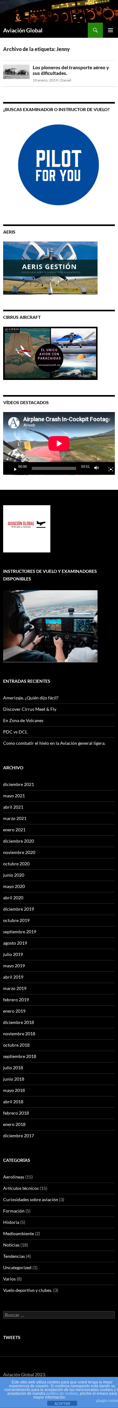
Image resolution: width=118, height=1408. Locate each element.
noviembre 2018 (19, 1033)
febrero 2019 (16, 999)
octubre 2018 (16, 1045)
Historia (11, 1222)
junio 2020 (13, 875)
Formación (14, 1210)
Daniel (65, 80)
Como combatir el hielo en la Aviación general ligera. (54, 743)
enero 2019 (14, 1011)
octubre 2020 (16, 863)
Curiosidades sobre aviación (30, 1199)
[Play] (13, 468)
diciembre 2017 (18, 1135)
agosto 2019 (15, 943)
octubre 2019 (16, 920)
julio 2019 (13, 954)
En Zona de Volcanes (23, 720)
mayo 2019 (14, 965)
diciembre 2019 (18, 909)
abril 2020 (13, 897)
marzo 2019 (14, 988)
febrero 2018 (16, 1113)
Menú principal (110, 30)
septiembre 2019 (19, 931)
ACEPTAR (62, 1403)
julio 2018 (13, 1067)
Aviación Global (22, 30)
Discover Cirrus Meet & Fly (29, 709)
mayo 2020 (14, 886)
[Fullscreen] (108, 468)
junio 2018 (13, 1079)
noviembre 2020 (19, 852)
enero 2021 (14, 829)
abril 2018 (13, 1101)
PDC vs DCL (15, 731)
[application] (59, 443)
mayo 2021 (14, 795)
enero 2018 (14, 1124)
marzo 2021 (14, 818)
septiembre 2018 (19, 1056)
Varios (9, 1278)
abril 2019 (13, 977)
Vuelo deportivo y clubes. (27, 1290)
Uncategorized (17, 1267)
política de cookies (62, 1393)
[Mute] (98, 468)
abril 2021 (13, 807)
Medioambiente (18, 1233)
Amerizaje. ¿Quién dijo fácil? (31, 697)
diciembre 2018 (18, 1022)
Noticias (11, 1244)
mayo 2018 (14, 1090)
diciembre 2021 (18, 784)
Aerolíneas (13, 1176)
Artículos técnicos (21, 1188)
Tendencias (14, 1256)
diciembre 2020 (18, 841)
